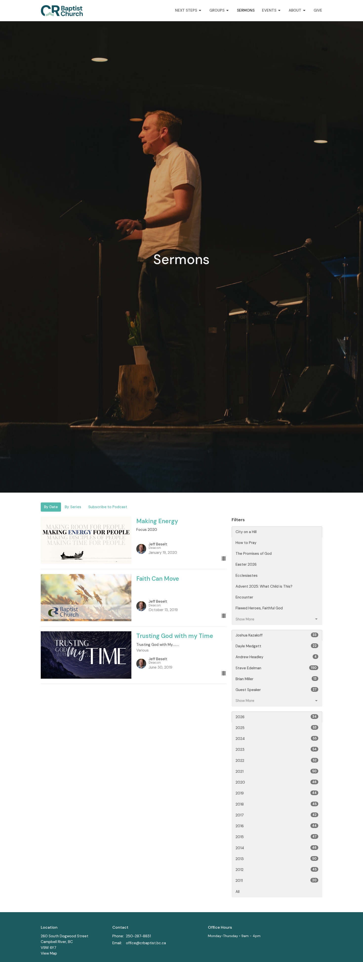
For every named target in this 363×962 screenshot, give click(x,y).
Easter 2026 (246, 564)
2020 (276, 782)
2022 (276, 760)
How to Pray (246, 542)
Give (318, 10)
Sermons (246, 10)
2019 (276, 793)
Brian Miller (276, 678)
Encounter (244, 597)
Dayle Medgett (276, 646)
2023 (276, 749)
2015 (276, 836)
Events (269, 10)
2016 (276, 826)
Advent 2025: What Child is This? (264, 586)
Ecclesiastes (247, 575)
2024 (276, 738)
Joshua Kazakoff (276, 635)
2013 (276, 858)
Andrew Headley (276, 656)
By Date (51, 506)
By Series (73, 506)
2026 (276, 716)
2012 (276, 869)
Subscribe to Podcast (107, 506)
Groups (216, 10)
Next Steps (186, 10)
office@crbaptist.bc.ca (146, 943)
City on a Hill (246, 531)
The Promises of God (254, 553)
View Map (49, 953)
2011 (276, 880)
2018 (276, 804)
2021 (276, 771)
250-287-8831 (138, 936)
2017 (276, 815)
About (295, 10)
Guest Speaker (276, 689)
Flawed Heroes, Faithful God (259, 608)
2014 (276, 848)
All (238, 891)
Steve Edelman (276, 668)
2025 (276, 727)
